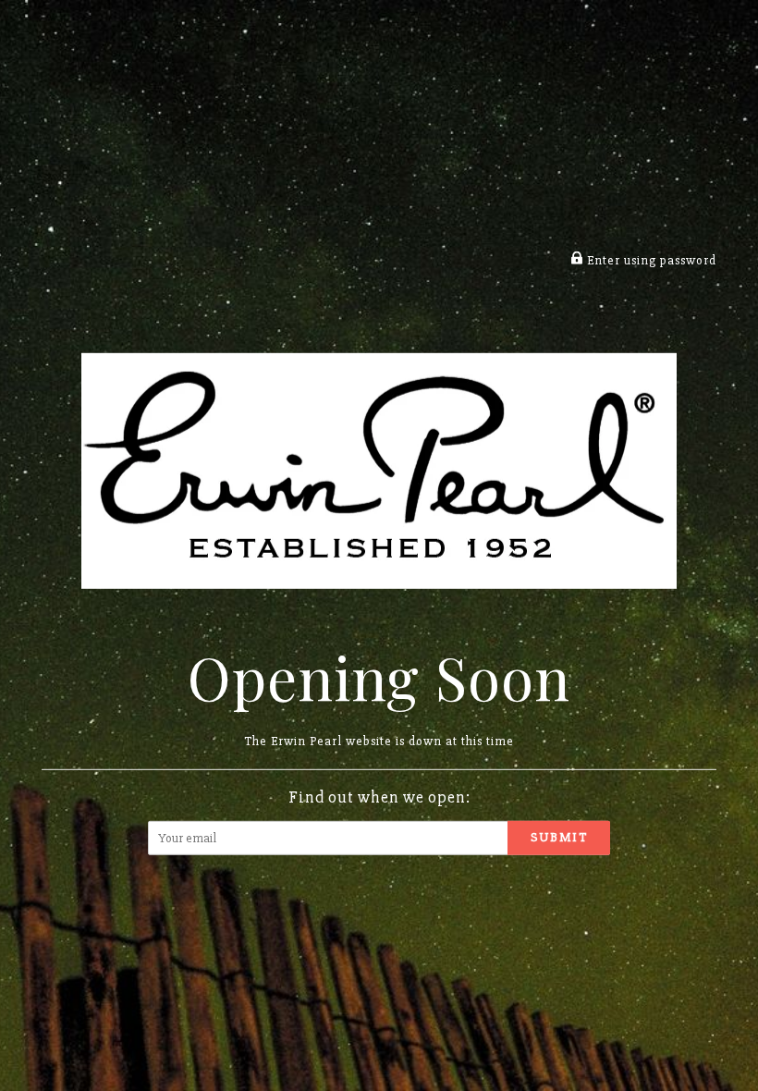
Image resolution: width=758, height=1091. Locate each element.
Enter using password (649, 260)
